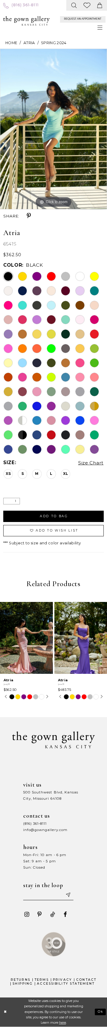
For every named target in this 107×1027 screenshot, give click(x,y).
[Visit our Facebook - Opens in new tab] (65, 914)
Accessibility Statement (66, 984)
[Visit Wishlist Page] (87, 5)
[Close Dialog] (5, 1012)
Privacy (62, 980)
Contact (86, 980)
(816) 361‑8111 (35, 823)
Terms (41, 980)
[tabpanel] (53, 129)
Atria (29, 43)
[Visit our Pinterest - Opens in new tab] (40, 914)
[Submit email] (67, 895)
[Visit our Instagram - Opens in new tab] (27, 914)
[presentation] (26, 638)
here (62, 1023)
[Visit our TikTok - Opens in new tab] (52, 914)
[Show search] (74, 5)
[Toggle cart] (100, 5)
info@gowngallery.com (45, 830)
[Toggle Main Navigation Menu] (100, 28)
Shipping (22, 984)
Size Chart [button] (90, 463)
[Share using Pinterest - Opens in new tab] (29, 216)
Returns (20, 980)
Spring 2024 (54, 43)
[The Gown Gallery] (26, 21)
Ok (101, 1012)
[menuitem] (21, 5)
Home (11, 43)
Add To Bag (54, 516)
